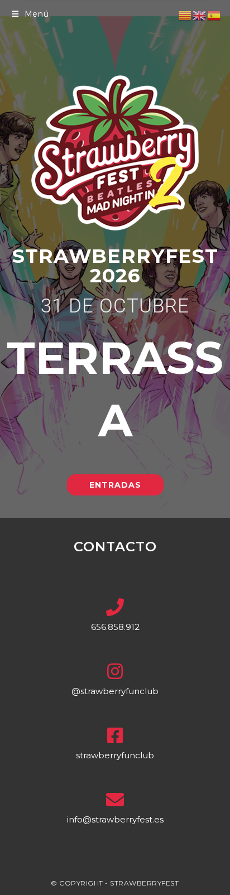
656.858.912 (115, 627)
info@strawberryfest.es (115, 819)
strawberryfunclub (115, 755)
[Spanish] (214, 15)
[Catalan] (185, 15)
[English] (200, 15)
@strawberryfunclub (115, 691)
